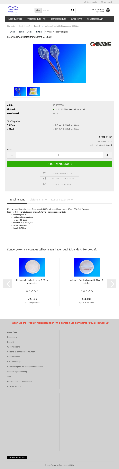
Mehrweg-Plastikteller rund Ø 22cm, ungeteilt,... (32, 281)
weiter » (30, 32)
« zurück (21, 32)
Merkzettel (107, 2)
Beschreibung (17, 199)
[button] (11, 155)
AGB (9, 376)
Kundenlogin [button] (91, 2)
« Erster (12, 32)
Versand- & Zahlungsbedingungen (21, 352)
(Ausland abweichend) (77, 109)
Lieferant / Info (38, 199)
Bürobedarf (76, 19)
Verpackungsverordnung (17, 372)
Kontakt (10, 342)
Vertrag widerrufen (17, 457)
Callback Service (14, 386)
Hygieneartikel (15, 19)
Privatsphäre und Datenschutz (19, 381)
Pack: (9, 150)
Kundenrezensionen (62, 199)
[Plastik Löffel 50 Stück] (59, 63)
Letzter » (39, 32)
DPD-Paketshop (13, 362)
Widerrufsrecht (13, 347)
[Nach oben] (111, 464)
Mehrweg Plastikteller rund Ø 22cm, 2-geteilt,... (87, 281)
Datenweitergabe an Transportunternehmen (25, 367)
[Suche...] (72, 10)
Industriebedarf (94, 19)
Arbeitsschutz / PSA (36, 19)
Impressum (12, 337)
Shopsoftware (50, 465)
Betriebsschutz (58, 19)
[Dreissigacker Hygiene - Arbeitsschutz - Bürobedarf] (18, 10)
